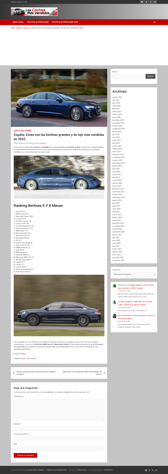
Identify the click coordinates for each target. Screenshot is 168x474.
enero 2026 (116, 117)
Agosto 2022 (19, 131)
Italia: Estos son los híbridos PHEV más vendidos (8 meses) (82, 373)
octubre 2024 (117, 160)
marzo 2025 (116, 146)
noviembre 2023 (118, 192)
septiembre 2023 (118, 197)
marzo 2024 (116, 180)
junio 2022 (116, 240)
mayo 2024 (116, 174)
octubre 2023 (117, 195)
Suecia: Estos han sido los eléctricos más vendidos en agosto (36, 373)
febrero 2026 (117, 114)
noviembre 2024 (118, 157)
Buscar (115, 72)
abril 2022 (116, 246)
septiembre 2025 (118, 129)
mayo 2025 (116, 140)
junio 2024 (116, 172)
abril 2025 (116, 143)
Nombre (17, 424)
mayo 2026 (116, 106)
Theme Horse (82, 470)
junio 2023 (116, 206)
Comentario (19, 396)
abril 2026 (116, 109)
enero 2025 (116, 152)
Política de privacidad (38, 22)
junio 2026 (116, 103)
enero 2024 (116, 186)
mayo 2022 (116, 243)
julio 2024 (115, 169)
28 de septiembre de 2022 (23, 143)
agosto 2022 (25, 358)
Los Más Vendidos (39, 143)
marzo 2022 (116, 249)
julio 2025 (115, 134)
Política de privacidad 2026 (65, 22)
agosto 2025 (117, 132)
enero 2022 (116, 255)
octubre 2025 (117, 126)
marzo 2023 (116, 215)
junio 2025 (116, 137)
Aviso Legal (18, 22)
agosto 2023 (117, 200)
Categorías (116, 270)
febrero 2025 (117, 149)
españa (33, 358)
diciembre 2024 (118, 154)
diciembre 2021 (118, 258)
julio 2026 (115, 100)
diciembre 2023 (118, 189)
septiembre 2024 (118, 163)
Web (15, 444)
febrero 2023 (117, 217)
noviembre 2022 (118, 226)
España (28, 131)
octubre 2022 (117, 229)
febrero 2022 (117, 252)
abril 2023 (116, 212)
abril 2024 (116, 177)
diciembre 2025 (118, 120)
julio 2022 (115, 237)
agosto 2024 (117, 166)
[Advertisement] (84, 46)
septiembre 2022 (118, 232)
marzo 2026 (116, 112)
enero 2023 (116, 220)
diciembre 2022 (118, 223)
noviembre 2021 (118, 260)
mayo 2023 (116, 209)
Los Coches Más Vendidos (34, 470)
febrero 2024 (117, 183)
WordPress (108, 470)
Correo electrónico (21, 434)
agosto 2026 (117, 97)
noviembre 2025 (118, 123)
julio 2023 (115, 203)
